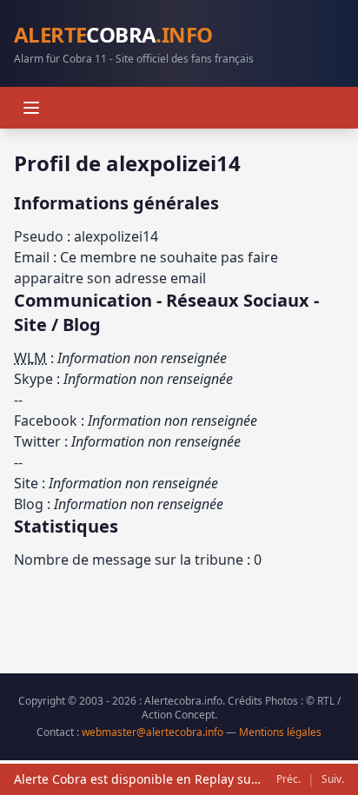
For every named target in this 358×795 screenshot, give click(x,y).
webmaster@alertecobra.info (152, 732)
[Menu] (31, 107)
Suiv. (333, 779)
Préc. (288, 779)
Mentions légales (280, 732)
